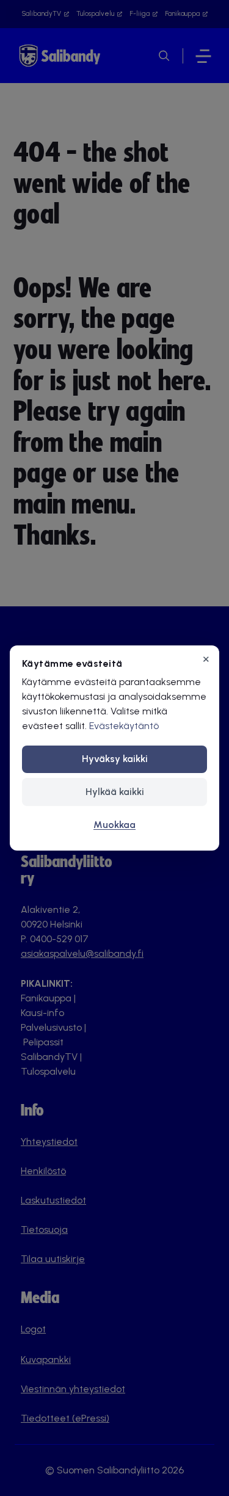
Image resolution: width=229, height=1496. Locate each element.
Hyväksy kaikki (115, 758)
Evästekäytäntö (124, 726)
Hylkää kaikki (114, 791)
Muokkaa (114, 824)
